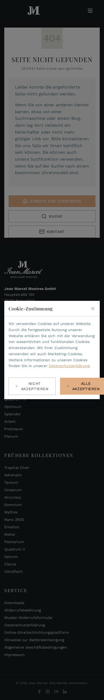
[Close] (92, 308)
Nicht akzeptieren (35, 386)
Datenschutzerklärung (69, 366)
